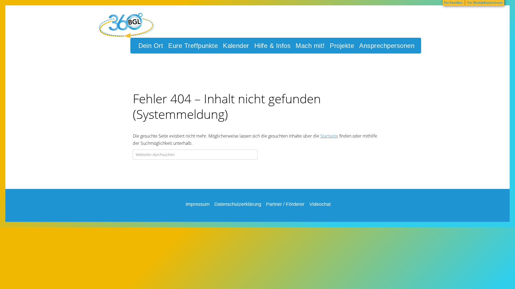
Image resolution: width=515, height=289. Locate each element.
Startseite (329, 136)
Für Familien (453, 2)
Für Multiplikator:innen (485, 2)
